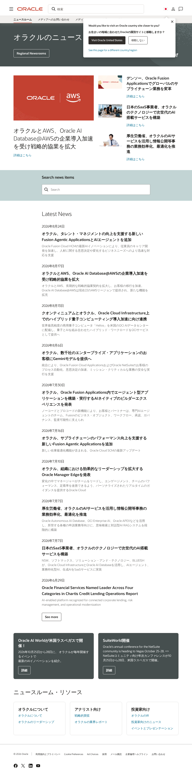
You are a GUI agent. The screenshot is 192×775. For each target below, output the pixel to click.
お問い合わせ (158, 754)
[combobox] (96, 8)
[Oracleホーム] (30, 9)
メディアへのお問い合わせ (53, 19)
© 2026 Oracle (21, 753)
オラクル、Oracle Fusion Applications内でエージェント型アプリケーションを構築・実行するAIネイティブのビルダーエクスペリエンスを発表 (95, 398)
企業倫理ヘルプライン (136, 754)
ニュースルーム (23, 19)
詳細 (24, 670)
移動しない (138, 40)
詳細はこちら (23, 155)
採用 (104, 754)
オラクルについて (30, 715)
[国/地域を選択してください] (166, 9)
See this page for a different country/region (112, 50)
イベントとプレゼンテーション (152, 728)
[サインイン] (173, 9)
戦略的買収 (82, 715)
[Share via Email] (176, 55)
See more (51, 617)
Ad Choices (92, 754)
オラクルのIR (140, 715)
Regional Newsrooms (31, 53)
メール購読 (116, 754)
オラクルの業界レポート (91, 722)
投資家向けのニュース (146, 722)
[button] (11, 9)
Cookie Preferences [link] (73, 754)
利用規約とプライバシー (48, 754)
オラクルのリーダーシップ (36, 722)
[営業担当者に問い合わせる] (180, 9)
